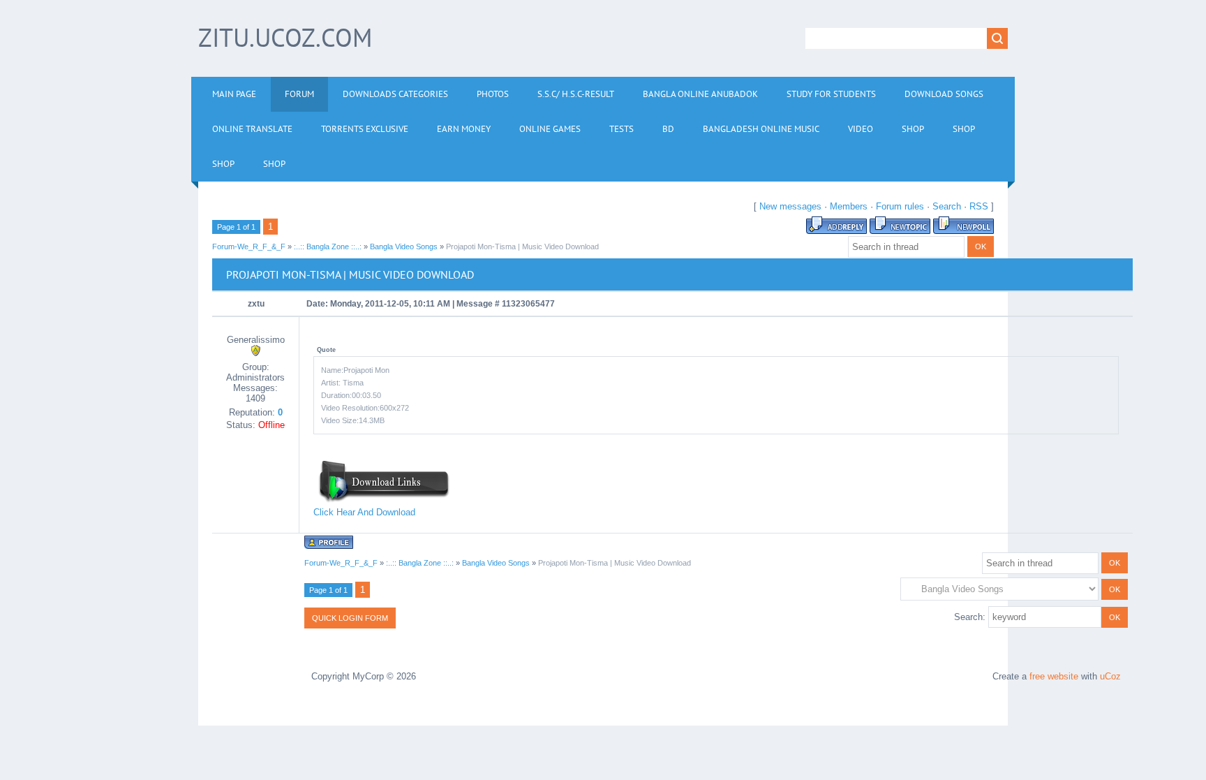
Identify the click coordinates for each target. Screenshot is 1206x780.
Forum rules (900, 206)
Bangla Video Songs (404, 246)
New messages (790, 206)
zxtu (256, 304)
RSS (978, 206)
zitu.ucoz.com (285, 37)
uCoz (1110, 676)
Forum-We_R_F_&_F (248, 246)
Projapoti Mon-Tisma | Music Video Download (522, 246)
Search (946, 206)
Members (849, 206)
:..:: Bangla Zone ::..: (328, 246)
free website (1053, 676)
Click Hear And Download (364, 512)
